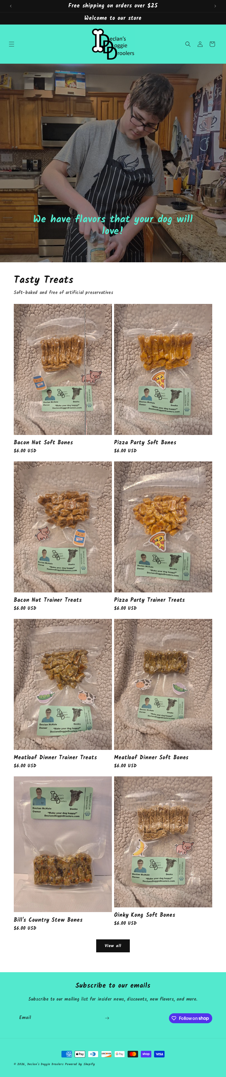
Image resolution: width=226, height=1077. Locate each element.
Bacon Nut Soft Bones (43, 443)
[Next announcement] (215, 6)
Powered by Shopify (80, 1064)
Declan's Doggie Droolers (45, 1064)
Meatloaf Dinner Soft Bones (151, 758)
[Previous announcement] (11, 6)
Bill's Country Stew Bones (48, 920)
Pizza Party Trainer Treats (149, 600)
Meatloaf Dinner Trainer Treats (55, 758)
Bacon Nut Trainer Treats (48, 600)
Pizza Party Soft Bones (145, 443)
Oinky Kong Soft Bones (144, 915)
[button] (12, 44)
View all (113, 946)
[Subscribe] (107, 1018)
